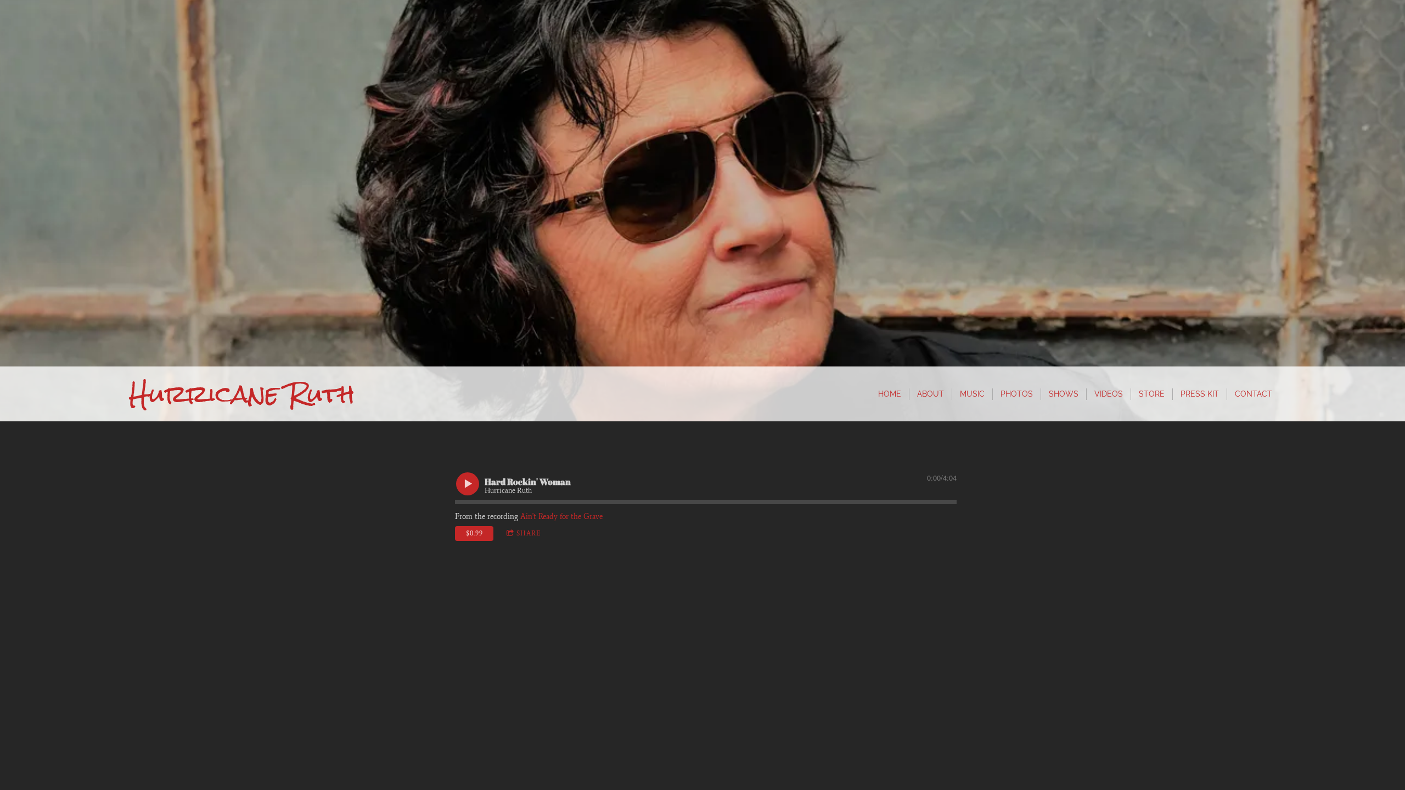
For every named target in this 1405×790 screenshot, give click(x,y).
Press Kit (1200, 394)
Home (889, 394)
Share (528, 533)
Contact (1253, 394)
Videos (1108, 394)
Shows (1063, 394)
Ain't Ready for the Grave (561, 516)
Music (972, 394)
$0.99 (474, 533)
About (930, 394)
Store (1152, 394)
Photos (1017, 394)
